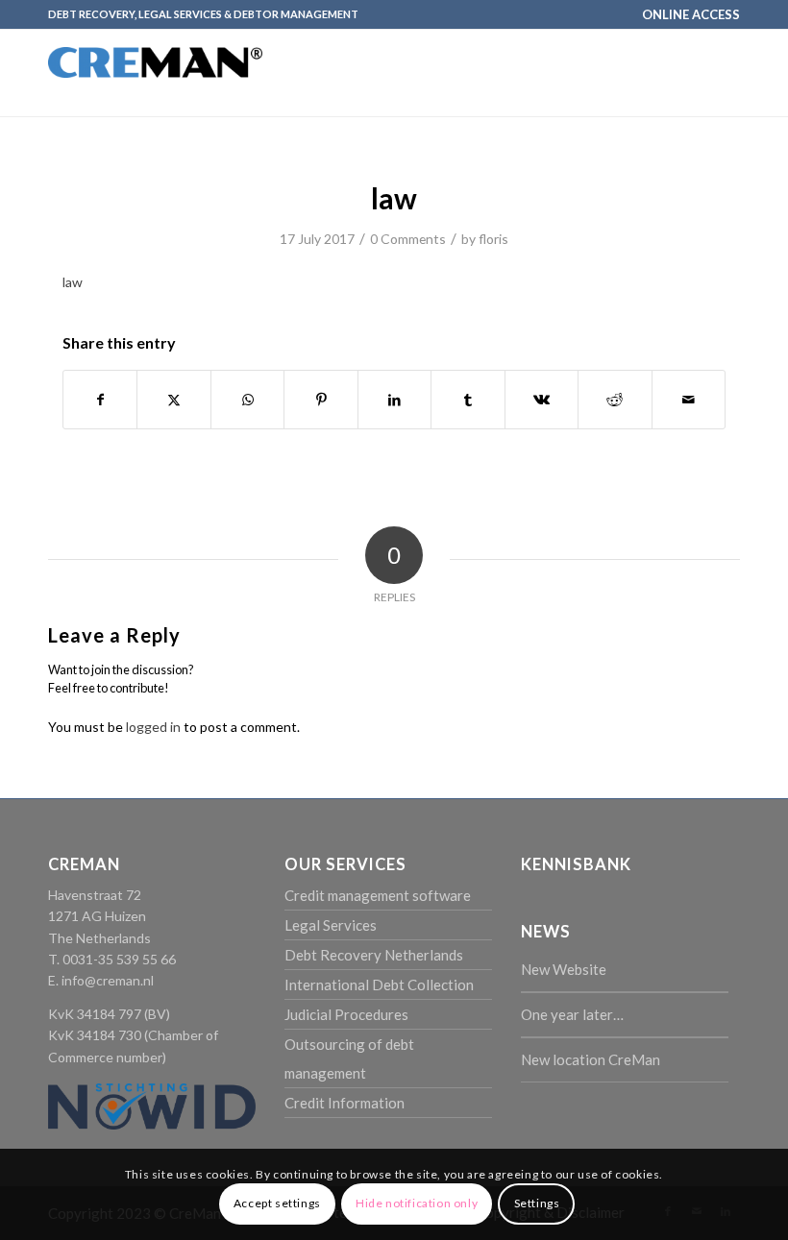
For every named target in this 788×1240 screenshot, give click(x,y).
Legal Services (330, 925)
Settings (537, 1203)
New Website (563, 969)
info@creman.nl (108, 980)
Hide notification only (417, 1203)
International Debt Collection (379, 984)
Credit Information (344, 1102)
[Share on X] (173, 399)
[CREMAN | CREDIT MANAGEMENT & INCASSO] (155, 90)
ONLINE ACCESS (691, 14)
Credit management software (377, 895)
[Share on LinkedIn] (394, 399)
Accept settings (277, 1203)
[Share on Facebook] (99, 399)
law (72, 282)
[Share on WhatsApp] (247, 399)
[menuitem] (686, 14)
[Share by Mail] (689, 399)
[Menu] (713, 73)
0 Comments (408, 239)
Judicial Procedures (346, 1014)
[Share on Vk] (541, 399)
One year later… (572, 1014)
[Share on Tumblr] (467, 399)
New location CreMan (590, 1059)
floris (493, 239)
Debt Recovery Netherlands (373, 954)
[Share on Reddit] (615, 399)
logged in (153, 726)
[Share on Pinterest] (320, 399)
